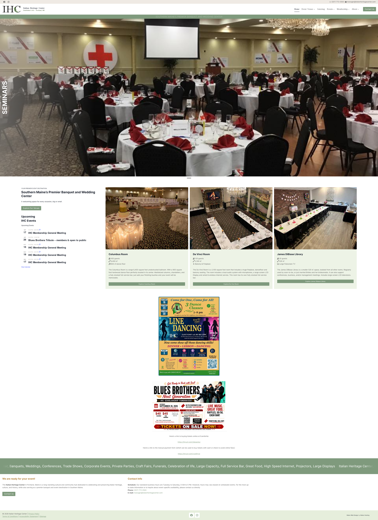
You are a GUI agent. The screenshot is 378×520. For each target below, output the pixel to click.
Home (296, 9)
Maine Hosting (364, 515)
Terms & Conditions (10, 516)
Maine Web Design (352, 515)
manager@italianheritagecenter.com (148, 493)
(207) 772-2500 (140, 490)
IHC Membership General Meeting (47, 232)
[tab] (187, 178)
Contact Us (369, 9)
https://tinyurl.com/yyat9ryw (189, 454)
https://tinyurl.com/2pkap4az (189, 442)
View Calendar (25, 267)
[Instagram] (8, 2)
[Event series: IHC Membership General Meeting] (39, 230)
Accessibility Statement (28, 516)
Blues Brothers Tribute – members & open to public (57, 240)
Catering (321, 9)
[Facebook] (4, 2)
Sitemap (43, 516)
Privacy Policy (33, 514)
